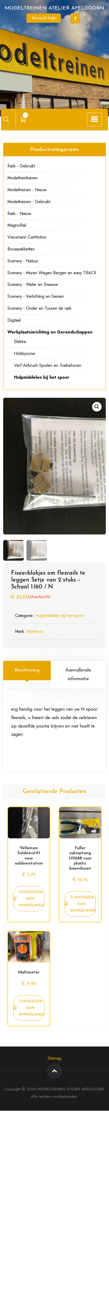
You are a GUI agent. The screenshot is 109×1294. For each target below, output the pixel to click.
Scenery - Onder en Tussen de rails (39, 308)
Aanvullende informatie (78, 674)
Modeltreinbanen (22, 178)
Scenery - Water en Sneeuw (32, 284)
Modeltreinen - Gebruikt (28, 202)
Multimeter (29, 972)
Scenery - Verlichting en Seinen (35, 296)
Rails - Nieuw (19, 214)
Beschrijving (27, 670)
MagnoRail (16, 225)
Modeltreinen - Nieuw (27, 190)
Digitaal (14, 320)
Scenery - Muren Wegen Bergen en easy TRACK (51, 273)
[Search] (6, 119)
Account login (44, 18)
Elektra (20, 342)
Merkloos (35, 631)
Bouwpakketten (21, 249)
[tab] (27, 675)
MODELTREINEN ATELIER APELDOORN (54, 8)
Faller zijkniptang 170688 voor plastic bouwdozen (80, 858)
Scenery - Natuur (22, 261)
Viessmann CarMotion (26, 237)
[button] (97, 406)
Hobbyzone (24, 353)
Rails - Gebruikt (21, 166)
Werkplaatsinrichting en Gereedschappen (49, 332)
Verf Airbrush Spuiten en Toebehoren (47, 365)
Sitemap (55, 1058)
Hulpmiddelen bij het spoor (59, 615)
